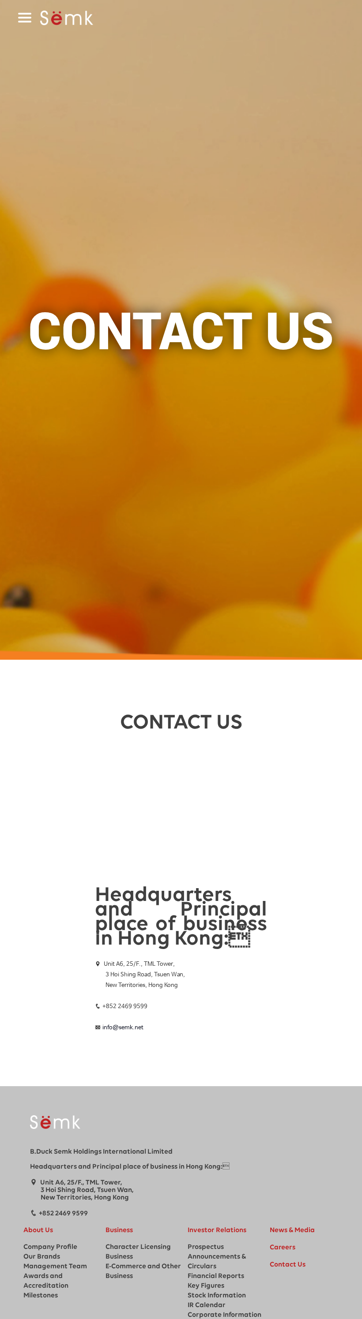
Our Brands (41, 1256)
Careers (282, 1247)
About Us (38, 1230)
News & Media (292, 1230)
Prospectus (206, 1247)
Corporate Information (224, 1315)
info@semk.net (122, 1027)
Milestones (40, 1295)
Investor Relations (217, 1230)
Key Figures (206, 1285)
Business (119, 1230)
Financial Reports (216, 1276)
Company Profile (50, 1247)
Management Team (55, 1266)
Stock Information (217, 1295)
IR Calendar (207, 1305)
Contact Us (287, 1264)
